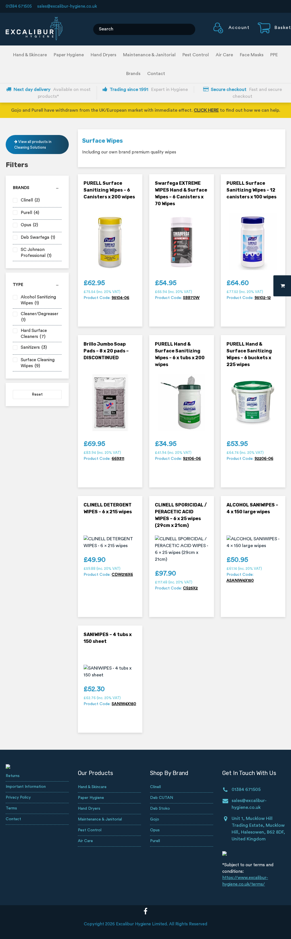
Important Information (26, 787)
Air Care (224, 55)
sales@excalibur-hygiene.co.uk (67, 6)
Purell (155, 841)
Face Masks (251, 55)
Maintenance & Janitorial (149, 55)
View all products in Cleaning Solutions (32, 144)
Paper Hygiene (69, 55)
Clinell (155, 787)
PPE (274, 55)
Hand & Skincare (30, 55)
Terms (11, 808)
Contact (156, 73)
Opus (155, 830)
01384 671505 (19, 6)
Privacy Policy (18, 797)
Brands (133, 73)
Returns (13, 776)
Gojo (154, 819)
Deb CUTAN (161, 798)
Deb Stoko (160, 809)
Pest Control (195, 55)
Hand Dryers (103, 55)
